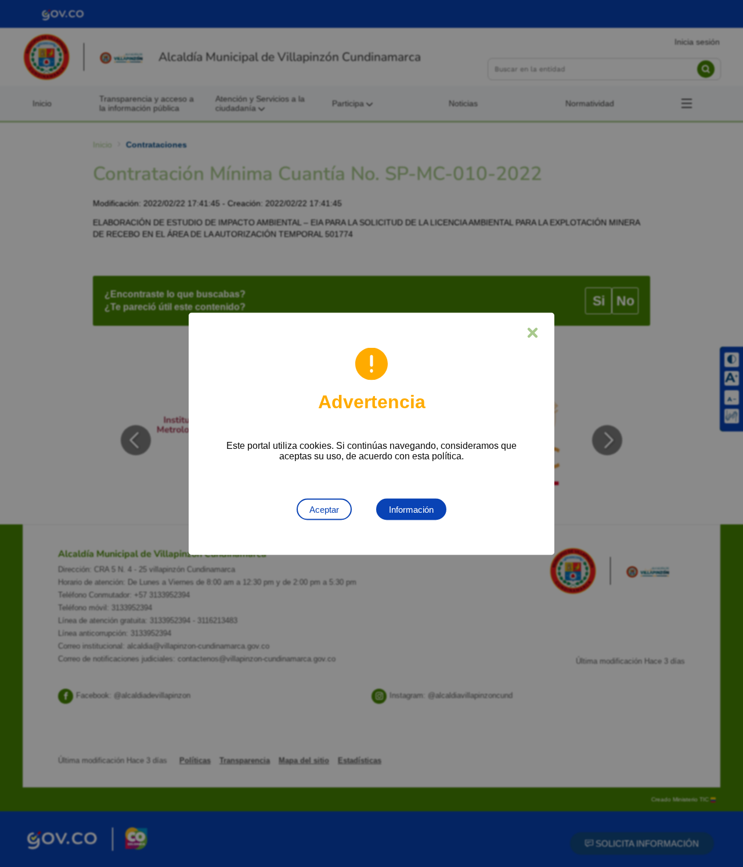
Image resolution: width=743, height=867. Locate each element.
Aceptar (324, 509)
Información (411, 509)
